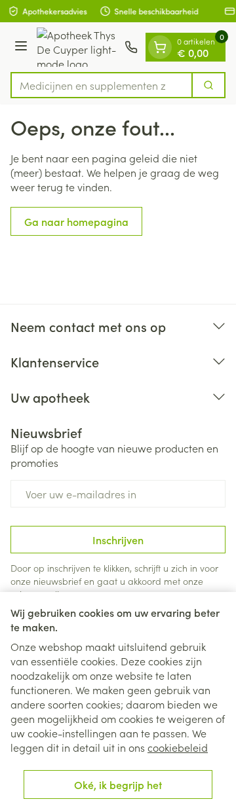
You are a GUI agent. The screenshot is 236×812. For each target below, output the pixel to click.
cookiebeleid (178, 747)
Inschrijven (118, 539)
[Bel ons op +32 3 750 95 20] (131, 47)
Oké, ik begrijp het (118, 784)
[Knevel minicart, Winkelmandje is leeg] (160, 47)
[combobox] (101, 85)
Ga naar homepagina (76, 221)
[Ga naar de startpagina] (78, 47)
